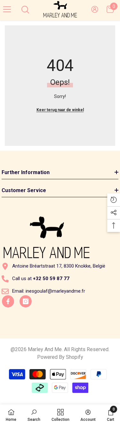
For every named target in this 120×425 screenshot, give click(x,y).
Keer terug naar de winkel (60, 110)
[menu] (7, 9)
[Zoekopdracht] (25, 9)
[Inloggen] (95, 9)
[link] (34, 415)
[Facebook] (8, 301)
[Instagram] (25, 301)
